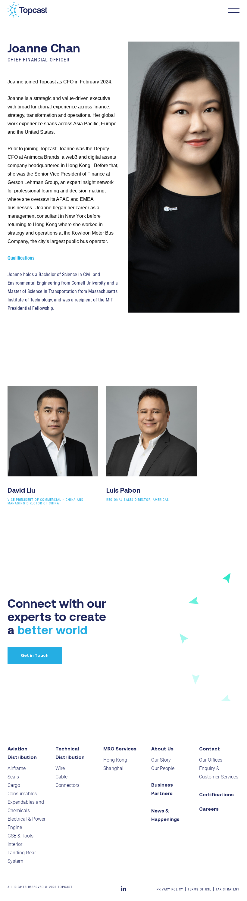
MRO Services (119, 748)
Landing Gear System (22, 857)
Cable (61, 777)
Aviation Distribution (22, 753)
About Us (162, 748)
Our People (162, 768)
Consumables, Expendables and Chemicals (26, 802)
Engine (15, 827)
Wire (60, 768)
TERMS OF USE (199, 889)
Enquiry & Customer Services (218, 772)
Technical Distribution (70, 753)
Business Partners (162, 789)
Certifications (216, 794)
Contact (209, 748)
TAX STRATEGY (228, 889)
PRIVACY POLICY (170, 889)
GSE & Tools (20, 836)
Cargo (14, 785)
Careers (209, 809)
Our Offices (210, 760)
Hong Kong (115, 760)
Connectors (67, 785)
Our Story (161, 760)
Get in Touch (34, 655)
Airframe (17, 768)
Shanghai (113, 768)
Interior (15, 844)
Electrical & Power (26, 819)
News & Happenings (165, 815)
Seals (13, 777)
